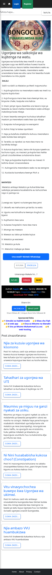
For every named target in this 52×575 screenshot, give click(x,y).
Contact (37, 572)
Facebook (19, 308)
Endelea (31, 265)
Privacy (29, 572)
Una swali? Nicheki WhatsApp (26, 256)
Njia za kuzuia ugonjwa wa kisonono (24, 345)
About (21, 572)
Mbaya (26, 280)
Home (14, 572)
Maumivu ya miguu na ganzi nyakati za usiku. (25, 408)
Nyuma (19, 265)
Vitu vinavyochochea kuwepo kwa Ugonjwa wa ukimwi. (23, 490)
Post (39, 292)
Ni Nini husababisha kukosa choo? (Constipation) (25, 457)
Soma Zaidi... (12, 366)
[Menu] (4, 4)
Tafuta (46, 12)
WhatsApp (33, 308)
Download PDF (21, 295)
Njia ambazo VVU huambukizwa (17, 530)
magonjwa (26, 292)
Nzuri (14, 280)
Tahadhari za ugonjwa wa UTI (23, 379)
